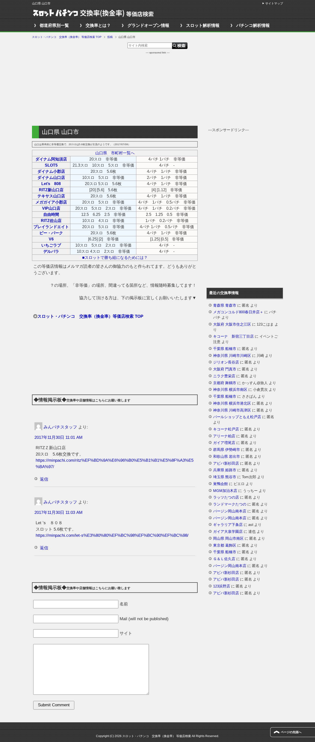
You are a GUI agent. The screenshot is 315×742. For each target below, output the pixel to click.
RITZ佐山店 (51, 221)
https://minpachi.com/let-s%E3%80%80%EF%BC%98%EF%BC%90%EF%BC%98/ (112, 535)
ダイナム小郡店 (51, 171)
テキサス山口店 (51, 196)
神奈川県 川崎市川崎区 (232, 356)
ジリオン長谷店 (226, 362)
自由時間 (51, 214)
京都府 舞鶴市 (224, 383)
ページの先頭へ (291, 732)
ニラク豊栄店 (224, 376)
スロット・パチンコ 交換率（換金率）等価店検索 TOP (90, 316)
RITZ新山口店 (51, 190)
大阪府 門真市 (224, 369)
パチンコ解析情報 (253, 25)
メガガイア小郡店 (51, 202)
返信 (44, 479)
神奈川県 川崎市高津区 (232, 410)
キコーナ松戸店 (226, 429)
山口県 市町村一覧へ (115, 153)
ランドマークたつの (229, 504)
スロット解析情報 (203, 25)
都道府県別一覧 (54, 25)
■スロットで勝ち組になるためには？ (115, 257)
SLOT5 (51, 165)
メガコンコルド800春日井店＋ (238, 312)
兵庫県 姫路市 (224, 470)
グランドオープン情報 (148, 25)
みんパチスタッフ (60, 427)
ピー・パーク (51, 233)
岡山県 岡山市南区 (228, 538)
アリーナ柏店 (224, 436)
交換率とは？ (98, 25)
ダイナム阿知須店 (51, 159)
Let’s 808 (51, 184)
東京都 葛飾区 (224, 545)
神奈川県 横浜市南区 (230, 390)
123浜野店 (221, 586)
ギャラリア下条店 (228, 525)
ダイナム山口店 (51, 177)
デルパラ (51, 251)
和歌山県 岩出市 (226, 456)
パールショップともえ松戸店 (237, 417)
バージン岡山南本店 (229, 511)
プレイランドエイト (51, 227)
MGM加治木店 (225, 491)
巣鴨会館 (220, 484)
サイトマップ (274, 3)
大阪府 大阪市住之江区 (232, 324)
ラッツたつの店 (226, 497)
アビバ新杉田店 (226, 463)
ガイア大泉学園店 (228, 532)
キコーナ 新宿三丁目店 (233, 336)
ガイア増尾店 (224, 443)
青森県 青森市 (224, 305)
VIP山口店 (51, 208)
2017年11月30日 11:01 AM (58, 437)
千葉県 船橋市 (224, 349)
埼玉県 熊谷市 (224, 477)
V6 (51, 239)
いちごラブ (51, 245)
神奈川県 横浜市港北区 (232, 403)
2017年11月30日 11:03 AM (58, 512)
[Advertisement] (157, 88)
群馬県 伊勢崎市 (226, 450)
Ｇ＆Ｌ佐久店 (224, 559)
